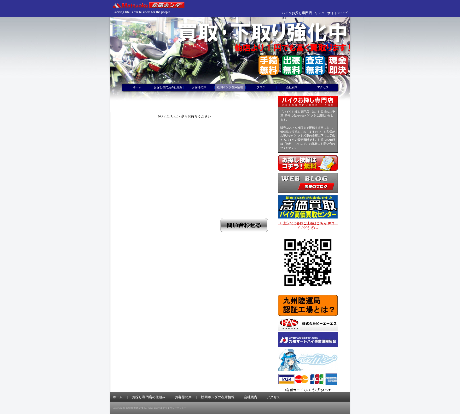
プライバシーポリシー (174, 408)
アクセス (323, 87)
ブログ (261, 87)
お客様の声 (199, 87)
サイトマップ (337, 13)
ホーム (137, 87)
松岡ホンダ (137, 408)
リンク (320, 13)
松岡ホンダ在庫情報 (230, 87)
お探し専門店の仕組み (168, 87)
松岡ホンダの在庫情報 (218, 397)
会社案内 (292, 87)
